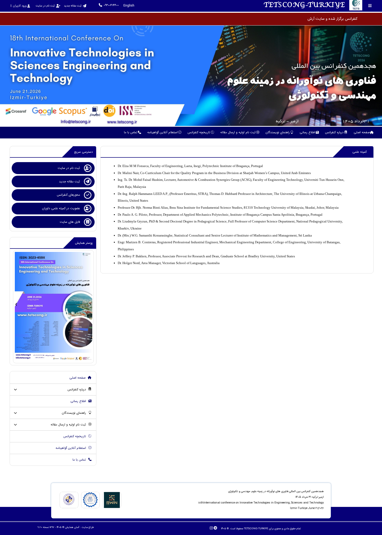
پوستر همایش (84, 242)
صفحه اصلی (78, 377)
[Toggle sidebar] (370, 5)
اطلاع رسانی (78, 401)
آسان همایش (72, 527)
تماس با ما (80, 459)
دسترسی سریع (83, 151)
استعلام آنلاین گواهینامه (71, 447)
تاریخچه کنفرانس (75, 436)
